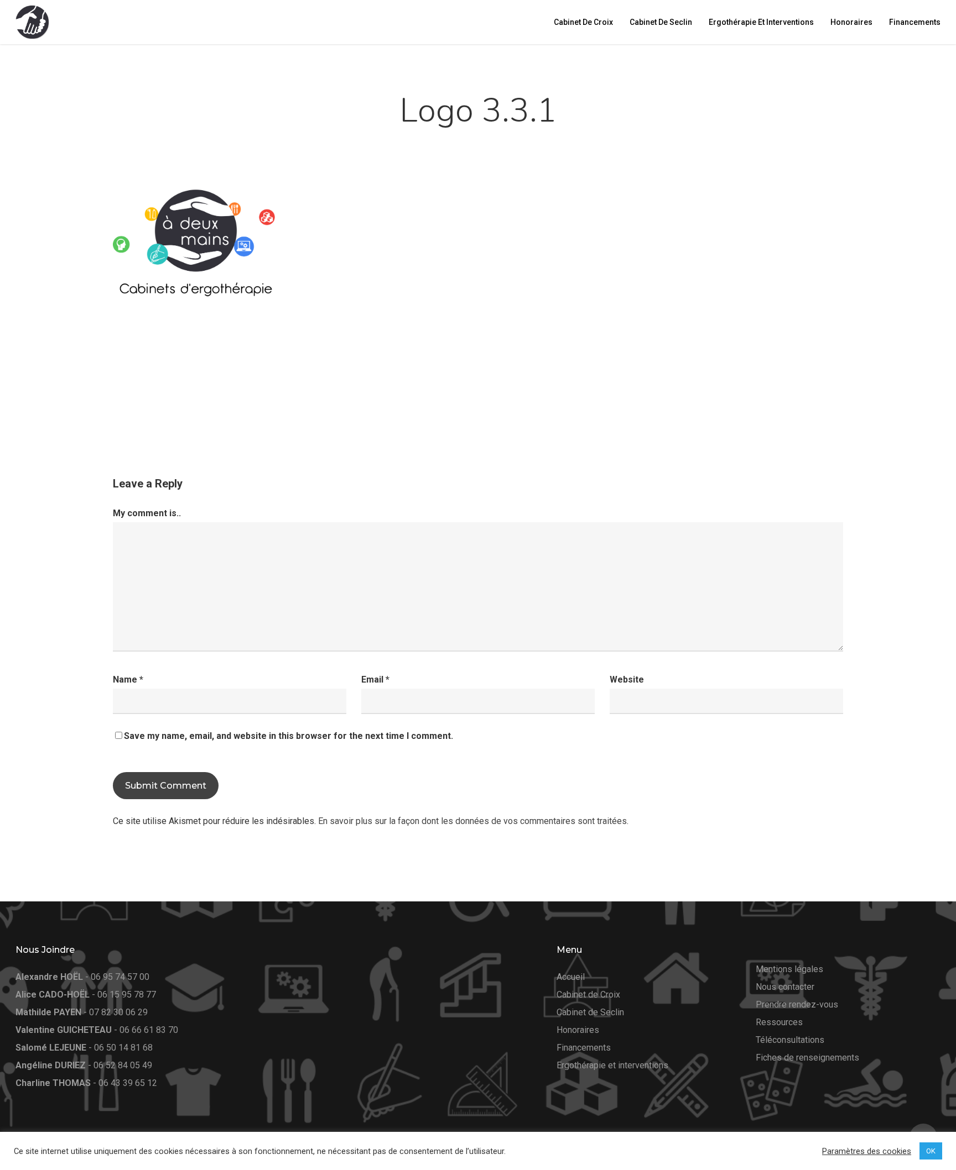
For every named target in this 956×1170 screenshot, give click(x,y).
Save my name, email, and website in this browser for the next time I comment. (288, 736)
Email (375, 679)
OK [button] (931, 1151)
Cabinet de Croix (588, 994)
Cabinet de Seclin (590, 1012)
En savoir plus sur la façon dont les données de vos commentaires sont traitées (472, 821)
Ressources (779, 1022)
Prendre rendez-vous (797, 1004)
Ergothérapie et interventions (612, 1065)
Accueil (571, 977)
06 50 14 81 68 (123, 1047)
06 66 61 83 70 (148, 1030)
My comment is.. (147, 513)
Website (627, 679)
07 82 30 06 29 (118, 1012)
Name (128, 679)
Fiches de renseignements (807, 1057)
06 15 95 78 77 (126, 994)
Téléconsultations (790, 1040)
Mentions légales (789, 969)
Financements (584, 1047)
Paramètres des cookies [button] (866, 1151)
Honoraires (578, 1030)
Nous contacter (785, 987)
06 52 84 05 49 (122, 1065)
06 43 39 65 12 (127, 1083)
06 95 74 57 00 (120, 977)
